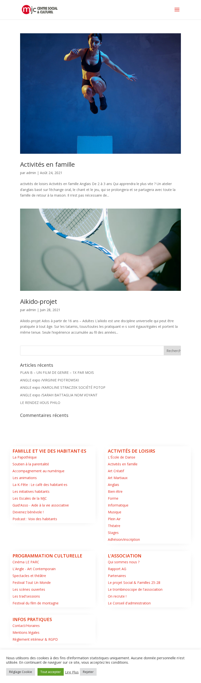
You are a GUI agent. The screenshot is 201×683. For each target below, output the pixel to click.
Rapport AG (117, 568)
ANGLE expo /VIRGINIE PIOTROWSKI (49, 380)
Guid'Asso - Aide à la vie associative (41, 505)
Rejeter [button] (88, 672)
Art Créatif (116, 471)
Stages (113, 532)
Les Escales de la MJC (30, 498)
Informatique (118, 505)
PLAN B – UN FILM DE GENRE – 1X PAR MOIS (57, 372)
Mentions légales (26, 632)
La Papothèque (25, 457)
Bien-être (115, 491)
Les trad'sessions (26, 596)
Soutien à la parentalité (31, 464)
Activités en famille (47, 164)
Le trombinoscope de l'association (135, 589)
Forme (113, 498)
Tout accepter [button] (50, 672)
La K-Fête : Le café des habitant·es (40, 484)
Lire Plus (72, 672)
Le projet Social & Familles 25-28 (134, 582)
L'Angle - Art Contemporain (34, 568)
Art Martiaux (117, 477)
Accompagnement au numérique (38, 471)
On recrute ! (117, 596)
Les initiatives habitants (31, 491)
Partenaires (117, 575)
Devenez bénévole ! (28, 512)
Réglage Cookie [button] (20, 672)
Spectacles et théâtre (29, 575)
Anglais (113, 484)
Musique (114, 512)
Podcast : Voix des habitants (35, 519)
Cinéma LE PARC (26, 562)
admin (31, 172)
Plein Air (114, 519)
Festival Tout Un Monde (32, 582)
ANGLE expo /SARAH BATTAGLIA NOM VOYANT (59, 395)
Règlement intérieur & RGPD (35, 639)
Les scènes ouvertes (29, 589)
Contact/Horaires (26, 625)
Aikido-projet (38, 301)
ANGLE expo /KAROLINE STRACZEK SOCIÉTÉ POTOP (62, 387)
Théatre (114, 525)
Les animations (25, 477)
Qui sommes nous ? (123, 562)
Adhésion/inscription (124, 539)
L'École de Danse (121, 457)
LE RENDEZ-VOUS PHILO (40, 402)
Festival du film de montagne (36, 603)
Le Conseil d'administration (129, 603)
